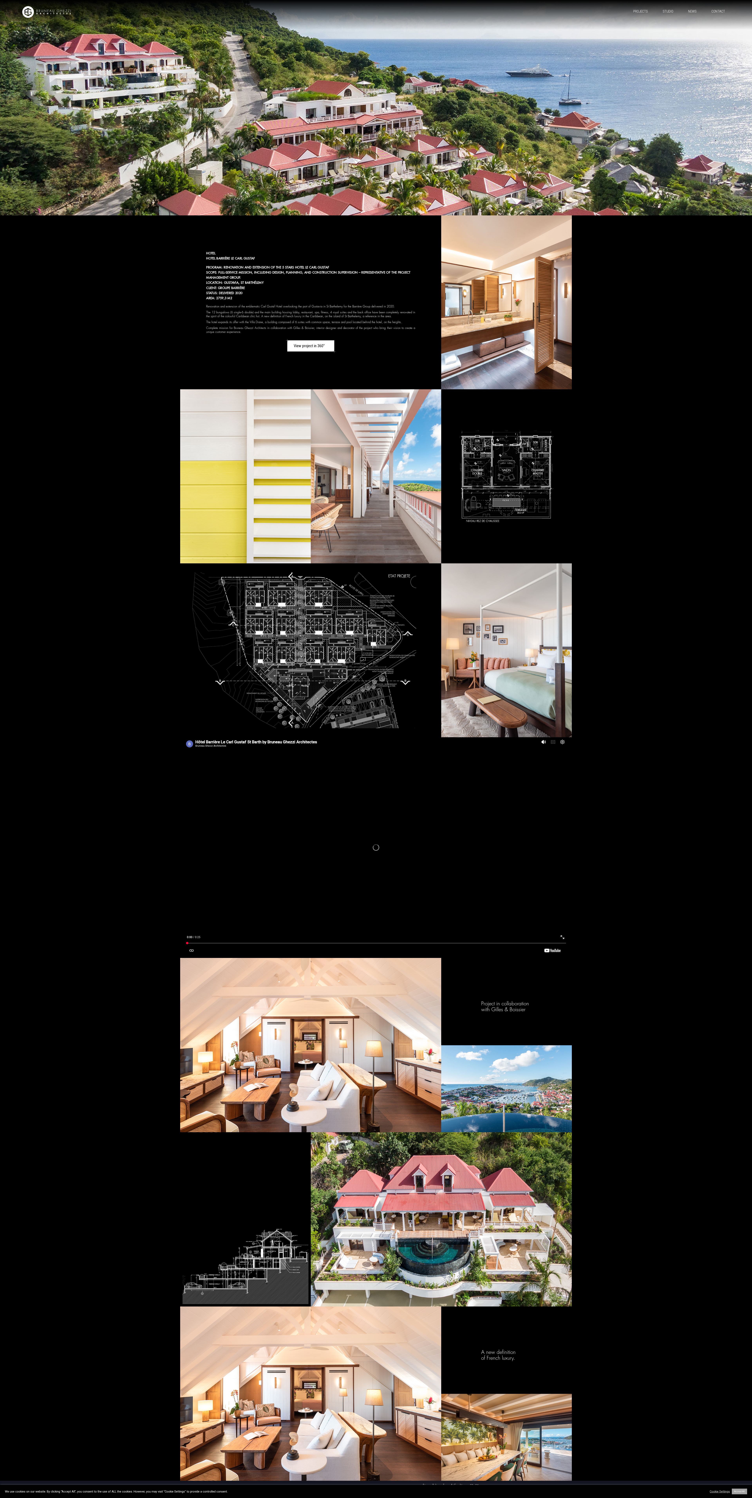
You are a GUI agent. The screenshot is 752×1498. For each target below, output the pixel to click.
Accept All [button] (739, 1491)
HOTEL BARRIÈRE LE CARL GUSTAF (230, 258)
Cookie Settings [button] (720, 1491)
